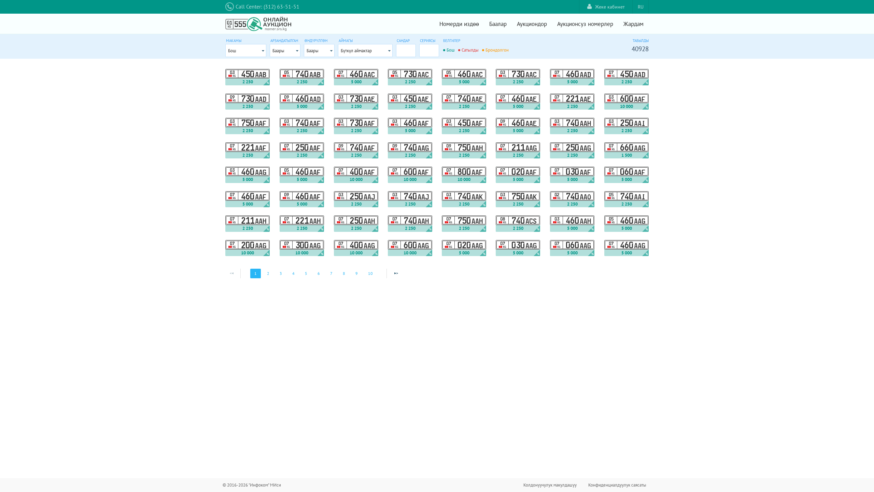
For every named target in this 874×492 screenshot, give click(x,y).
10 (370, 273)
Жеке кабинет (610, 7)
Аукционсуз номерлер (585, 24)
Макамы (233, 40)
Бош (232, 51)
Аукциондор (532, 24)
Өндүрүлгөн (316, 40)
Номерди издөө (459, 24)
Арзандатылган (284, 40)
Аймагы (346, 40)
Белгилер (451, 40)
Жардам (633, 24)
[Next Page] (396, 273)
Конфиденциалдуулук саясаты (617, 485)
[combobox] (245, 50)
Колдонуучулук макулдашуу (550, 485)
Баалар (498, 24)
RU (641, 7)
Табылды (641, 40)
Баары (278, 51)
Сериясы (427, 40)
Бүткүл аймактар (356, 51)
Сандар (403, 40)
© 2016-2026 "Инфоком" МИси (252, 485)
